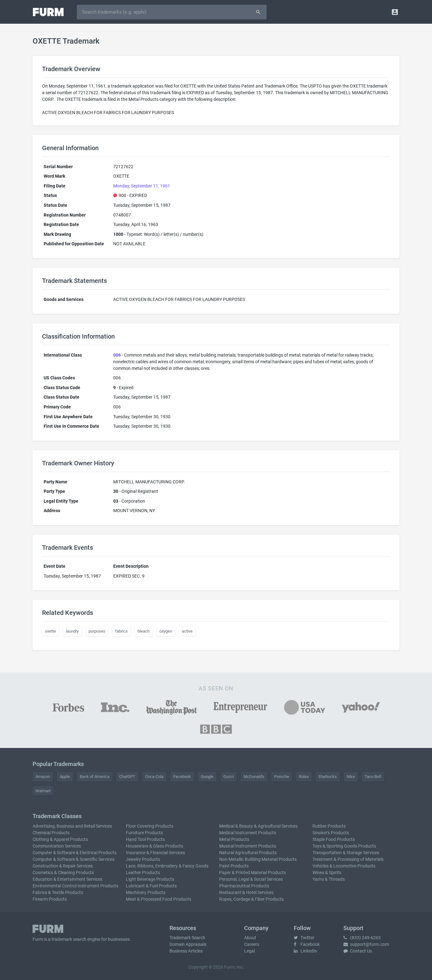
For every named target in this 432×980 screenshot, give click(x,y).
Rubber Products (329, 826)
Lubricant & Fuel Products (151, 885)
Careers (251, 944)
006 (117, 355)
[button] (395, 12)
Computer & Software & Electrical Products (74, 852)
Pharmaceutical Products (244, 885)
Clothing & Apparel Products (60, 839)
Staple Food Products (333, 839)
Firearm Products (50, 899)
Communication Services (57, 845)
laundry (72, 631)
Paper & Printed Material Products (252, 872)
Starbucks (327, 776)
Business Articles (186, 950)
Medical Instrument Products (247, 832)
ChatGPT (127, 776)
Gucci (228, 776)
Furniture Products (144, 832)
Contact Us (360, 950)
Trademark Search (187, 937)
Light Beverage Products (150, 879)
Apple (65, 776)
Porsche (281, 776)
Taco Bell (373, 776)
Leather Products (143, 872)
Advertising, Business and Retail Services (72, 826)
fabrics (121, 631)
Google (207, 776)
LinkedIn (308, 950)
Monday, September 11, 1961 (141, 185)
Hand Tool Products (145, 839)
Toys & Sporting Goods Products (344, 845)
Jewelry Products (143, 859)
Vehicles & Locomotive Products (343, 865)
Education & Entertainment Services (67, 879)
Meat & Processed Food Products (158, 899)
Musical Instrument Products (247, 845)
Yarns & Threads (328, 879)
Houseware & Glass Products (154, 845)
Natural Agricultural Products (248, 852)
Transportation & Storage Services (345, 852)
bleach (144, 631)
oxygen (165, 631)
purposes (97, 631)
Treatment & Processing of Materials (348, 859)
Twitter (306, 937)
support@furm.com (369, 944)
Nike (351, 776)
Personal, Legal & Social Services (251, 879)
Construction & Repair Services (63, 865)
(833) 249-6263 (365, 937)
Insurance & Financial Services (155, 852)
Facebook (182, 776)
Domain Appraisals (188, 944)
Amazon (42, 776)
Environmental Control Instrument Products (75, 885)
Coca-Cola (154, 776)
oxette (50, 631)
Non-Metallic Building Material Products (258, 859)
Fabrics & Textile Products (58, 892)
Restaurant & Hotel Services (246, 892)
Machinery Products (145, 892)
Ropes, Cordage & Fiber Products (251, 899)
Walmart (43, 790)
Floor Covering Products (149, 826)
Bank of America (94, 776)
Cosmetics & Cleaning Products (63, 872)
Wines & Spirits (326, 872)
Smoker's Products (330, 832)
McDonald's (254, 776)
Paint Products (234, 865)
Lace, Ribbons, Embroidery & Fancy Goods (167, 865)
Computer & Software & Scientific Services (73, 859)
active (187, 631)
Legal (249, 950)
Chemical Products (51, 832)
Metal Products (234, 839)
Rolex (304, 776)
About (250, 937)
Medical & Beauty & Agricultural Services (258, 826)
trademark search (69, 939)
